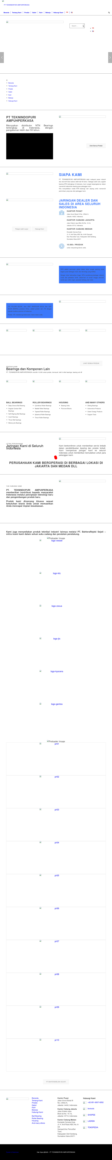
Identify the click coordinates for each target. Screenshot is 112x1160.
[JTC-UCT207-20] (16, 339)
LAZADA (91, 1121)
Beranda (11, 83)
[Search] (108, 12)
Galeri (10, 92)
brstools (91, 1108)
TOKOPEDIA (93, 1127)
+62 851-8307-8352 (95, 1102)
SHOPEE (91, 1114)
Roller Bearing (37, 1118)
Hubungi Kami (12, 101)
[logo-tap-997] (15, 5)
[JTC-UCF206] (43, 339)
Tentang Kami (12, 86)
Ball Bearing (36, 1116)
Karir (9, 95)
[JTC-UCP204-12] (69, 339)
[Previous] (2, 57)
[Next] (110, 57)
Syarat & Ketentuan (12, 1152)
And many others (38, 1123)
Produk (10, 89)
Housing (35, 1120)
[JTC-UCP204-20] (95, 339)
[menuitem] (6, 12)
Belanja (10, 98)
